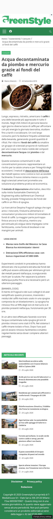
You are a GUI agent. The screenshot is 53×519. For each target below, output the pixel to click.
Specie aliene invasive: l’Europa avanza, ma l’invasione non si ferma (34, 466)
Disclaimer (17, 481)
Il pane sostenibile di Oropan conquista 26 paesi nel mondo (31, 452)
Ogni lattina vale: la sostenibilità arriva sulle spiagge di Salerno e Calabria (33, 422)
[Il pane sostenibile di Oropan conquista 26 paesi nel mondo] (9, 455)
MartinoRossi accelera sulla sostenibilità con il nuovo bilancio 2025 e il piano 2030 (33, 363)
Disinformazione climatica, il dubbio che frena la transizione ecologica (34, 407)
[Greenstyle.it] (26, 20)
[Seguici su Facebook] (10, 31)
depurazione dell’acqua (37, 170)
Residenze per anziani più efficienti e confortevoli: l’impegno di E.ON (35, 394)
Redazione (26, 486)
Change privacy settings (42, 516)
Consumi (6, 53)
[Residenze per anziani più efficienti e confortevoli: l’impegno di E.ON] (9, 396)
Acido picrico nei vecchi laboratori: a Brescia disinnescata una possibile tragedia (35, 379)
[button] (50, 31)
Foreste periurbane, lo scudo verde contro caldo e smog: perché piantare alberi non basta (34, 438)
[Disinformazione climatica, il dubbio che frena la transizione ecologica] (9, 409)
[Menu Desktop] (4, 31)
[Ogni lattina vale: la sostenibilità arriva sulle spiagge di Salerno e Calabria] (9, 423)
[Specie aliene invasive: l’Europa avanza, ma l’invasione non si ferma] (9, 468)
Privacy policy (34, 481)
